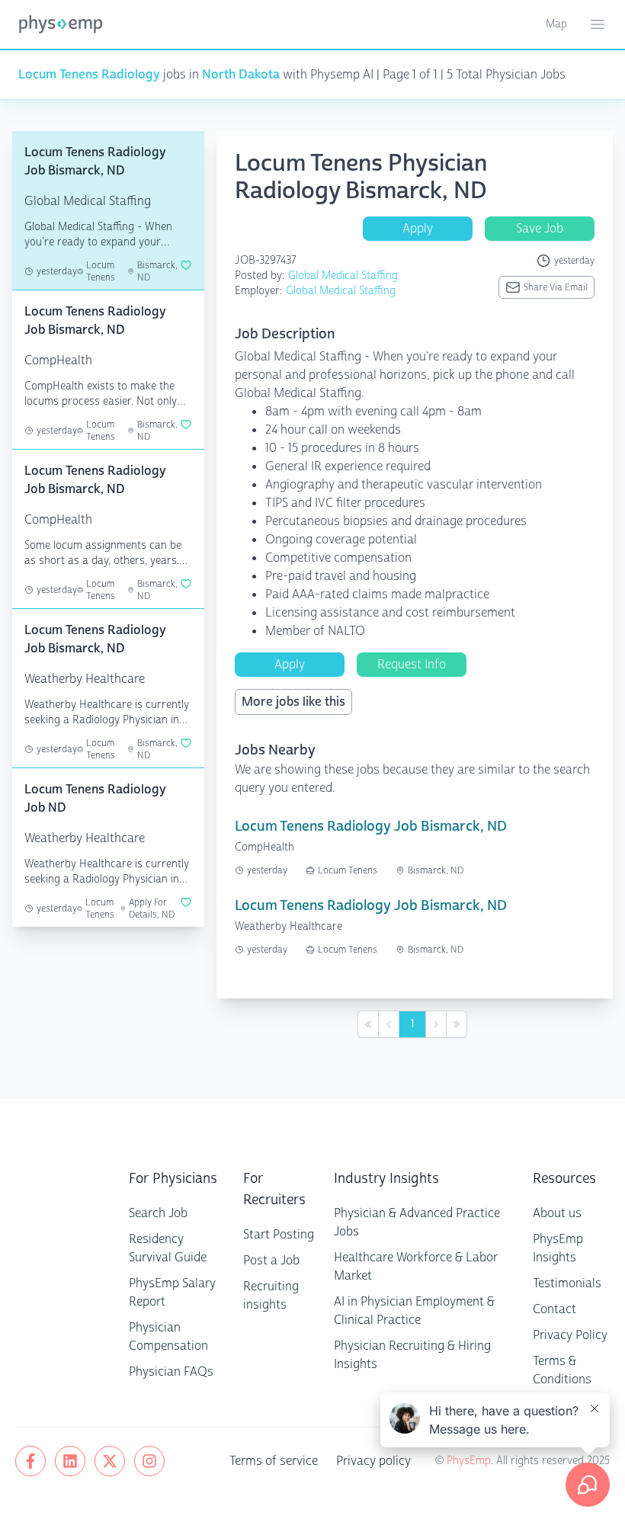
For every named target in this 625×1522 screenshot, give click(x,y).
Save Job (539, 228)
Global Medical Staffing (343, 275)
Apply (417, 228)
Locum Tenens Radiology (89, 74)
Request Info (411, 664)
